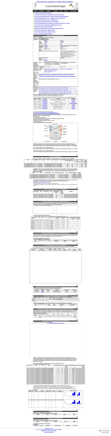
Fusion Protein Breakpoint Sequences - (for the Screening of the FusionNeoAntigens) (51, 16)
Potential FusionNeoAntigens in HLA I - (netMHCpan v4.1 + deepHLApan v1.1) (50, 18)
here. (76, 145)
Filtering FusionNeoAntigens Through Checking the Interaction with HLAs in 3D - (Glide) (52, 23)
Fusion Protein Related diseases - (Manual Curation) (45, 31)
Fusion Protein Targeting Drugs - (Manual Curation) (45, 30)
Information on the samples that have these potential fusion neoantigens (49, 28)
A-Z (56, 1)
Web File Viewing (44, 430)
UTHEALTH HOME (40, 1)
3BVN (42, 290)
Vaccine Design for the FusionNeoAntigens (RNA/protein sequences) (48, 24)
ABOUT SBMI (47, 1)
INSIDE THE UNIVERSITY (67, 1)
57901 (47, 39)
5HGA (42, 291)
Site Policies (51, 432)
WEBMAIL (60, 1)
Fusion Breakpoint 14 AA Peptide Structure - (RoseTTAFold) (46, 21)
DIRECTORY (53, 1)
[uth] (104, 431)
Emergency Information (52, 430)
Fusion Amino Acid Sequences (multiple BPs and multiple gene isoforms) (49, 14)
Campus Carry (46, 432)
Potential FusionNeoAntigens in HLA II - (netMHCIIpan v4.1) (46, 19)
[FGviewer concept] (56, 141)
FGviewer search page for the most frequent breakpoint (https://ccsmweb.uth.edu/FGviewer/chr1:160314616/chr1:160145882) (46, 113)
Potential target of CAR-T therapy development (44, 26)
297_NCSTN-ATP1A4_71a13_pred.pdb (55, 323)
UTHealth (59, 429)
